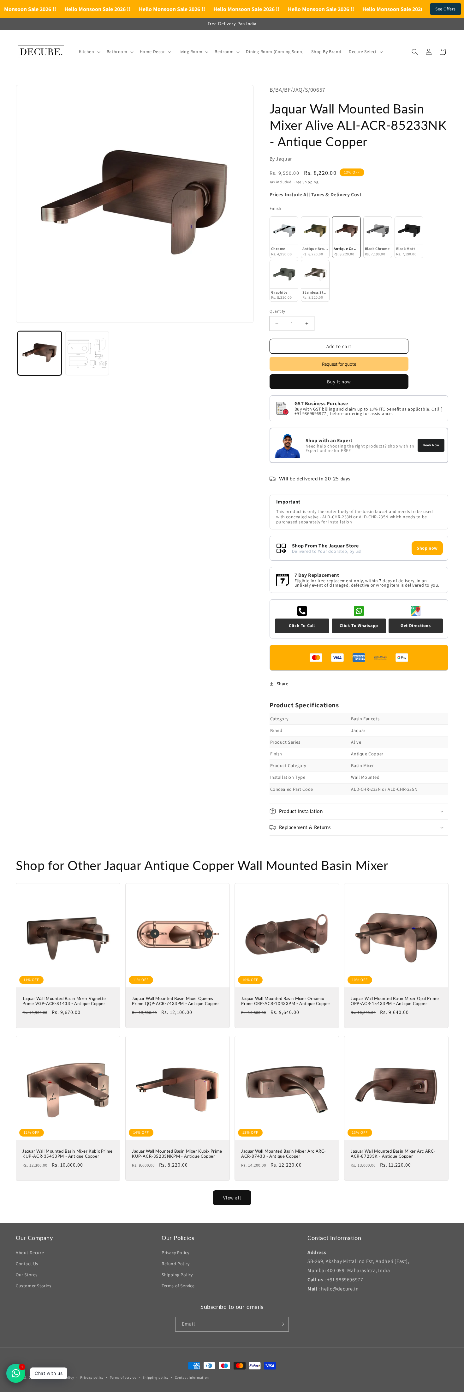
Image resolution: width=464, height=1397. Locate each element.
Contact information (192, 1377)
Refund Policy (176, 1263)
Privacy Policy (175, 1252)
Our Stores (27, 1275)
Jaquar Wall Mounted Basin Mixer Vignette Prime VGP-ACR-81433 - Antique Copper (64, 1001)
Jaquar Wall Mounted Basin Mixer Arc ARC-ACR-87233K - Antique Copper (393, 1153)
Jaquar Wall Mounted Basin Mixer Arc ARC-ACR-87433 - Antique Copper (283, 1153)
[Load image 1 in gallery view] (39, 353)
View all (232, 1198)
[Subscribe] (282, 1324)
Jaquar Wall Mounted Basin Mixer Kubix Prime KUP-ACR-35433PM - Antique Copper (67, 1153)
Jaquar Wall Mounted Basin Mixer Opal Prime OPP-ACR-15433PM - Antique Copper (395, 1001)
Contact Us (27, 1263)
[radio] (284, 237)
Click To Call (302, 625)
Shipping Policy (177, 1275)
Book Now (431, 445)
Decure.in (37, 1377)
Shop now (427, 548)
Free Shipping (306, 182)
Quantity (277, 311)
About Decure (30, 1252)
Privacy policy (92, 1377)
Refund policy (62, 1377)
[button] (89, 51)
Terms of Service (178, 1286)
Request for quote (339, 364)
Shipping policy (156, 1377)
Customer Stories (33, 1286)
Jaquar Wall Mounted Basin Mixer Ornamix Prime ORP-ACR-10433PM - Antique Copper (285, 1001)
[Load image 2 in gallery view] (87, 353)
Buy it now (339, 382)
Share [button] (283, 683)
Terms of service (123, 1377)
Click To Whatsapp (359, 625)
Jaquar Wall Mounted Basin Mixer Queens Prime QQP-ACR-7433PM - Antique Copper (175, 1001)
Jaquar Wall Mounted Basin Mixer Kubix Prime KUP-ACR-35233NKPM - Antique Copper (177, 1153)
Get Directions (416, 625)
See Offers (445, 9)
